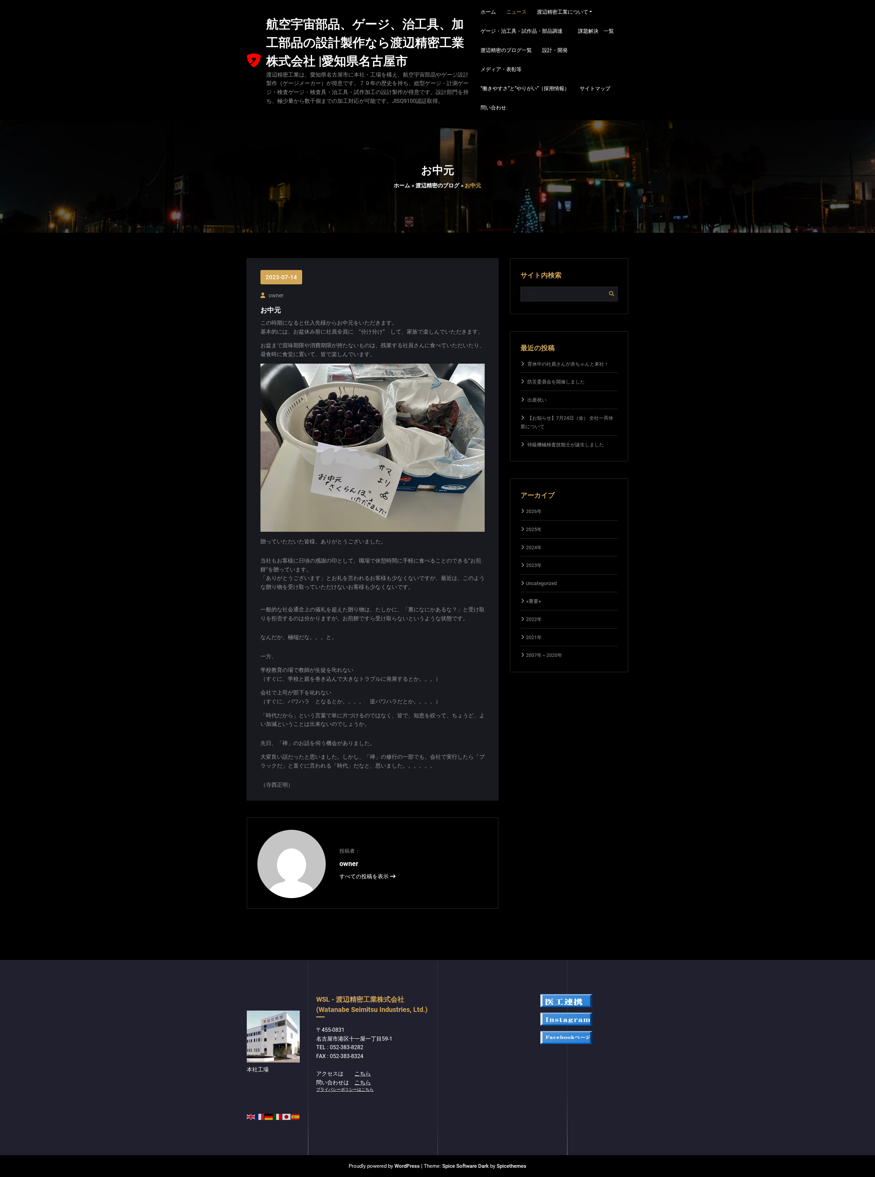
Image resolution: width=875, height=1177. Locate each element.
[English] (251, 1116)
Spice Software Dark (465, 1166)
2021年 (534, 637)
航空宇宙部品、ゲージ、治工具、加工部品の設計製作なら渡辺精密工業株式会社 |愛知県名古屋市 (365, 42)
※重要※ (533, 601)
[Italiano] (277, 1116)
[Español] (295, 1116)
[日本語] (286, 1116)
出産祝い (537, 400)
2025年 (534, 529)
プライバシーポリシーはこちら (345, 1089)
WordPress (407, 1166)
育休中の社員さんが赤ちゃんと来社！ (568, 364)
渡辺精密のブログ (437, 185)
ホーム (402, 185)
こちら (362, 1073)
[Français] (260, 1116)
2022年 (534, 619)
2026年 (534, 511)
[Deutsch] (269, 1116)
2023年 (534, 565)
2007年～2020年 (544, 655)
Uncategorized (541, 583)
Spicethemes (511, 1166)
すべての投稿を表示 (364, 876)
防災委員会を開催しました (556, 381)
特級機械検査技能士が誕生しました (565, 444)
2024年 (534, 547)
